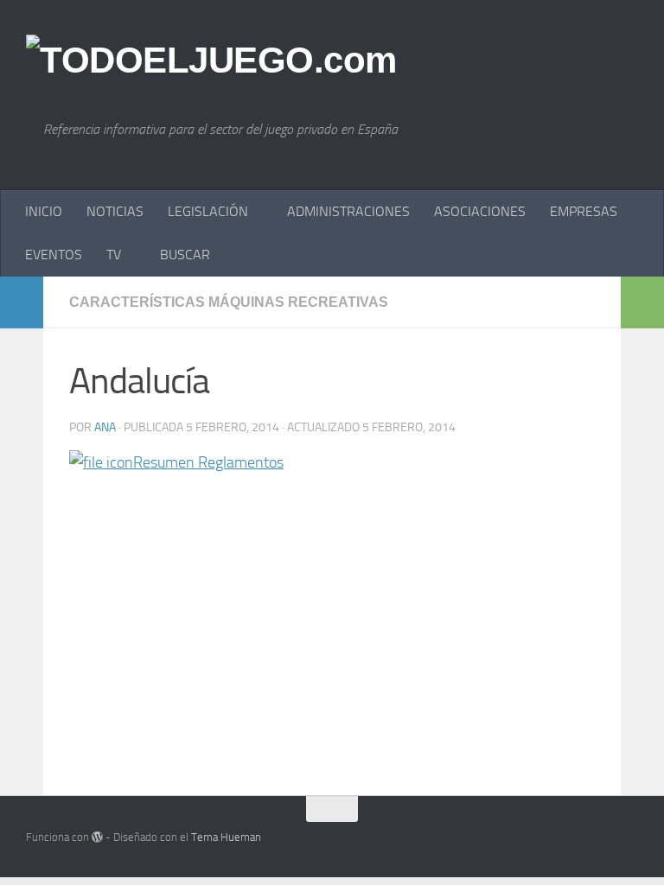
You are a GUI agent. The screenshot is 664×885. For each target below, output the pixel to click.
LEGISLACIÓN (208, 211)
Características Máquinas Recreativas (228, 302)
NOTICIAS (115, 211)
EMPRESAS (583, 211)
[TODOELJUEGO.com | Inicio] (211, 60)
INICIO (43, 211)
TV (113, 254)
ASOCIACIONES (480, 211)
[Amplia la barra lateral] (21, 302)
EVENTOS (53, 254)
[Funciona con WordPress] (97, 837)
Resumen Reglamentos (208, 462)
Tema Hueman (226, 837)
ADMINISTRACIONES (348, 211)
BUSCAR (185, 254)
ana (105, 427)
